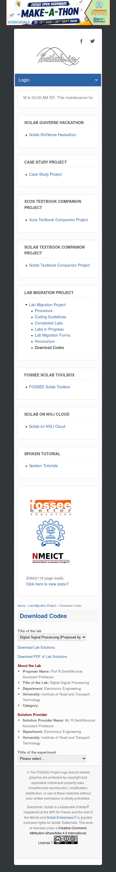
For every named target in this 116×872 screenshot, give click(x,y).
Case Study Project (45, 174)
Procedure (44, 310)
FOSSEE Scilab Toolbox (49, 386)
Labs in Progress (49, 329)
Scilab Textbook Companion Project (59, 265)
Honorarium (45, 341)
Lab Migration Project (47, 304)
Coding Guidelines (50, 316)
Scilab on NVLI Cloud (47, 426)
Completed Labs (49, 323)
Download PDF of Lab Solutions (42, 656)
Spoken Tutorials (43, 465)
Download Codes (49, 347)
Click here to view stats (47, 584)
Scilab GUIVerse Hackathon (52, 134)
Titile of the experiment (37, 752)
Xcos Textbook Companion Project (58, 219)
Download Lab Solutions (36, 647)
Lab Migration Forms (52, 335)
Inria (84, 806)
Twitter (92, 41)
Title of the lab (30, 630)
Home (21, 605)
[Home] (58, 63)
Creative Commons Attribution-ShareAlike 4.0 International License (58, 835)
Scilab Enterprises (62, 817)
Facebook (81, 41)
